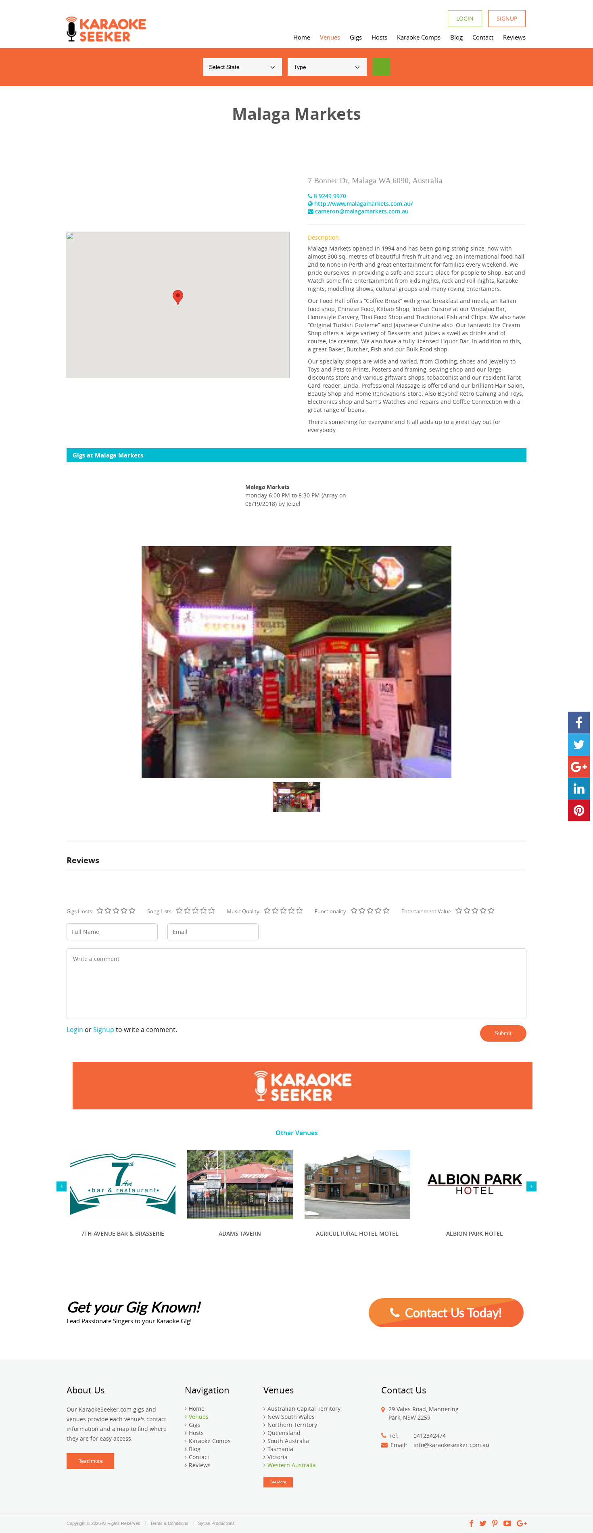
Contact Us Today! (452, 1312)
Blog (456, 37)
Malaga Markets (267, 487)
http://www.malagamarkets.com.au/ (363, 204)
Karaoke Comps (419, 37)
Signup (507, 18)
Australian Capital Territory (303, 1408)
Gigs (356, 37)
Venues (330, 37)
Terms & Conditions (169, 1523)
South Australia (288, 1441)
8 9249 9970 (329, 196)
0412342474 (429, 1435)
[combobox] (242, 67)
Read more (90, 1461)
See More (278, 1482)
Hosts (379, 37)
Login (465, 18)
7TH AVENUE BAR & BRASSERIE (122, 1233)
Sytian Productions (216, 1523)
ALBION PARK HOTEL (474, 1233)
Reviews (514, 37)
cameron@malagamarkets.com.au (361, 211)
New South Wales (291, 1416)
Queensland (284, 1433)
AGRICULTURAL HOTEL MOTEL (357, 1233)
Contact (482, 37)
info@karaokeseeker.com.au (451, 1445)
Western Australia (291, 1465)
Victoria (277, 1457)
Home (301, 37)
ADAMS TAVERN (240, 1233)
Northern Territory (292, 1425)
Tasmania (280, 1449)
